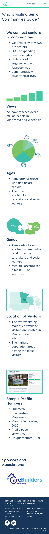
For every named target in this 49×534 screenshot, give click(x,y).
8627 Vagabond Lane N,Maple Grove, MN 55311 (13, 515)
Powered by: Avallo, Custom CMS (18, 528)
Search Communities (25, 501)
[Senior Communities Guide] (5, 3)
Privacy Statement (26, 503)
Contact (9, 501)
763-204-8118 (10, 506)
